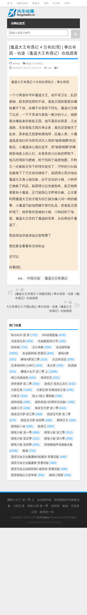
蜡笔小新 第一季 (25, 432)
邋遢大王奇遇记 (34, 63)
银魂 (29, 450)
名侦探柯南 (44, 499)
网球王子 (66, 420)
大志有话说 (63, 359)
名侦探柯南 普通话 (38, 353)
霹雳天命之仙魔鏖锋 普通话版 (33, 462)
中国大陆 (33, 278)
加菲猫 (19, 347)
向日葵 (56, 3)
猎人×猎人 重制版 (47, 395)
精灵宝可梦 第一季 (50, 408)
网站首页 (19, 23)
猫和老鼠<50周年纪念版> (55, 402)
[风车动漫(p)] (43, 12)
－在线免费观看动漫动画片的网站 (43, 522)
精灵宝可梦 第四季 (36, 420)
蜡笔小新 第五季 (25, 438)
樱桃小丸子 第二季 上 (39, 371)
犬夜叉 (19, 395)
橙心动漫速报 (23, 377)
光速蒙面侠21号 (52, 341)
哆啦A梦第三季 (34, 359)
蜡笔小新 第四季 (25, 444)
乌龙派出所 (22, 341)
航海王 (36, 3)
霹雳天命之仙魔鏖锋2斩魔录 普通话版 (39, 456)
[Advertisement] (43, 571)
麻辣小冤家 (60, 475)
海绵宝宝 (50, 377)
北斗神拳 (41, 347)
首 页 (10, 3)
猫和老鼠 (20, 402)
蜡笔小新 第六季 (58, 438)
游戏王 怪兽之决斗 (59, 383)
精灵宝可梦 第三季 (26, 414)
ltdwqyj (16, 63)
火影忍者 (21, 389)
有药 (46, 3)
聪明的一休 (22, 426)
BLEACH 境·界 (24, 335)
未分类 (55, 365)
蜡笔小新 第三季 (58, 432)
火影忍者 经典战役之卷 (55, 389)
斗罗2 (67, 3)
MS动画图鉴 (54, 335)
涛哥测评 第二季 (25, 383)
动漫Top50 (22, 3)
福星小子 (20, 408)
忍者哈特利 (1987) (26, 365)
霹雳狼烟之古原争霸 (27, 475)
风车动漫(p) (70, 517)
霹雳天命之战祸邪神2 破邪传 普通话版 (39, 469)
